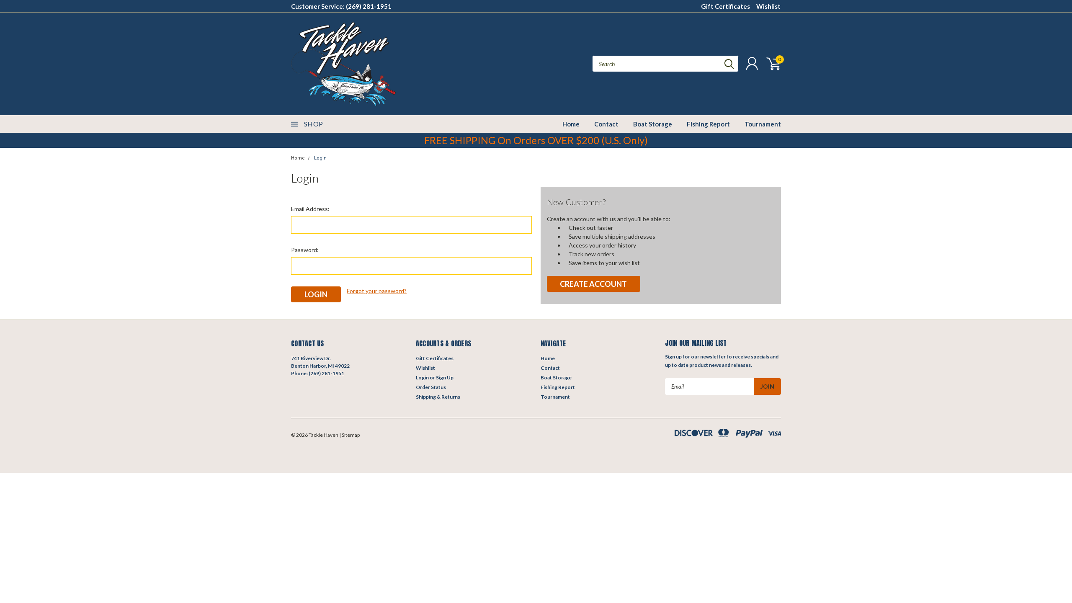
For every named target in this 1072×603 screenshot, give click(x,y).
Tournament (763, 124)
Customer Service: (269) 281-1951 (341, 6)
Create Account (593, 284)
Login (320, 158)
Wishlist (768, 6)
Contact (606, 124)
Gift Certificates (725, 6)
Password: (305, 249)
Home (571, 124)
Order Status (431, 387)
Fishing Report (708, 124)
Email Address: (310, 208)
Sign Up (445, 377)
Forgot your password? (377, 290)
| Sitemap (349, 435)
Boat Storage (652, 124)
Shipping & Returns (438, 397)
